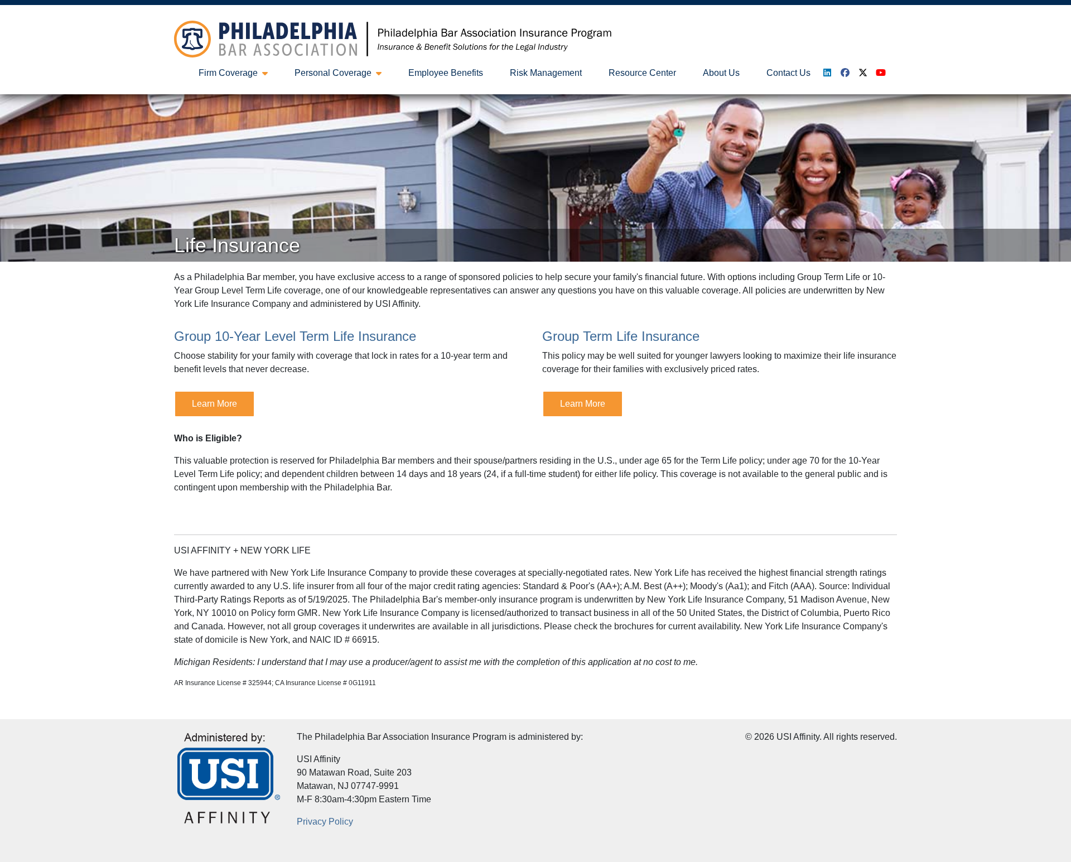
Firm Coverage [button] (228, 73)
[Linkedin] (827, 73)
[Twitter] (863, 73)
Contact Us (788, 73)
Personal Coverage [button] (333, 73)
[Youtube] (880, 73)
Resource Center (642, 73)
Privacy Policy (325, 821)
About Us (721, 73)
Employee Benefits (445, 73)
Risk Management (546, 73)
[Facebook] (845, 73)
